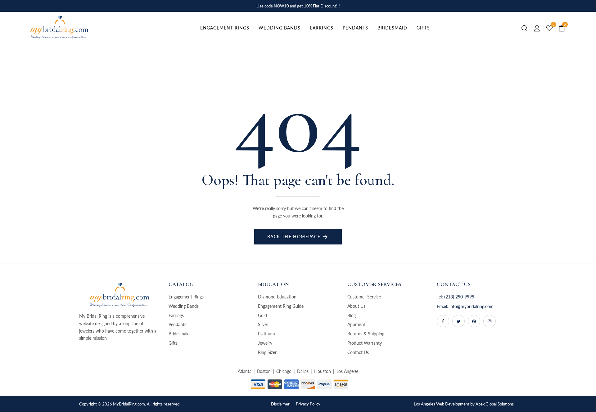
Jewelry (265, 343)
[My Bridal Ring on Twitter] (458, 321)
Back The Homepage (294, 236)
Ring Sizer (267, 352)
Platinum (266, 333)
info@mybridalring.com (471, 306)
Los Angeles (347, 371)
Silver (263, 324)
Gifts (173, 343)
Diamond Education (277, 296)
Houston (322, 371)
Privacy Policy (308, 403)
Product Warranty (364, 343)
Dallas (303, 371)
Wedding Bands (184, 306)
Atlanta (244, 371)
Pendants (177, 324)
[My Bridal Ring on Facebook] (443, 321)
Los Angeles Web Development (441, 403)
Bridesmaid (179, 333)
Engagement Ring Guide (281, 306)
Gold (262, 315)
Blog (351, 315)
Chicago (283, 371)
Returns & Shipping (365, 333)
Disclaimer (280, 403)
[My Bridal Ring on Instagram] (489, 321)
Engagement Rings (186, 296)
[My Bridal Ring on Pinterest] (474, 321)
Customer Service (364, 296)
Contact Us (358, 352)
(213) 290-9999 (459, 296)
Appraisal (356, 324)
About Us (356, 306)
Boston (264, 371)
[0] (549, 28)
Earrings (176, 315)
